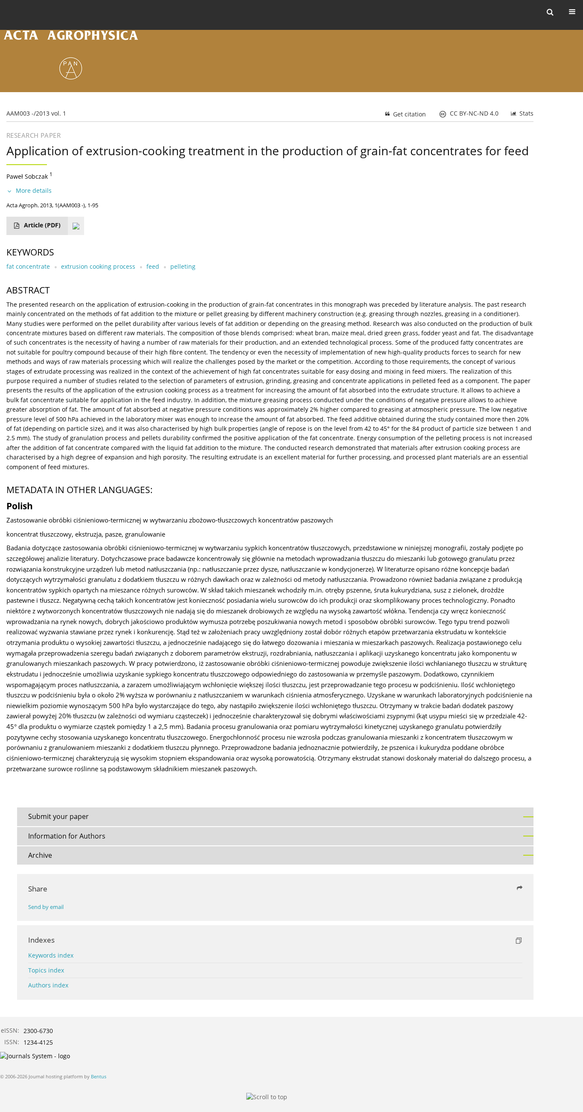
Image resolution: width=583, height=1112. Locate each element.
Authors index (48, 985)
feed (152, 266)
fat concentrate (28, 266)
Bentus (98, 1076)
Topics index (46, 970)
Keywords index (50, 955)
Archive (40, 855)
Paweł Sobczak (27, 176)
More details (34, 190)
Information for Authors (66, 836)
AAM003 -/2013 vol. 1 (36, 113)
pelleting (182, 266)
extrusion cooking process (98, 266)
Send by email (46, 907)
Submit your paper (58, 816)
